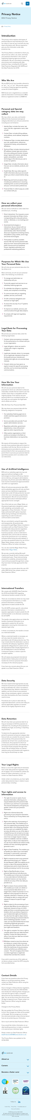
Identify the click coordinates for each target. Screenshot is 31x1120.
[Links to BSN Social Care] (6, 3)
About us (5, 1059)
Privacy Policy (13, 1106)
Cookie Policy (7, 1106)
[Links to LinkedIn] (19, 1102)
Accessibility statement (22, 1106)
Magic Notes (13, 550)
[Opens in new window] (5, 1081)
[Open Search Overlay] (22, 3)
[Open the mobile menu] (27, 3)
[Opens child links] (27, 1059)
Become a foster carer (10, 1072)
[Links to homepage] (3, 26)
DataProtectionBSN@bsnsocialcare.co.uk (14, 1034)
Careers (5, 1066)
